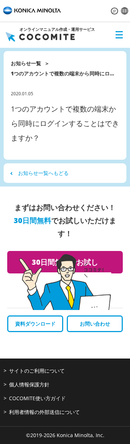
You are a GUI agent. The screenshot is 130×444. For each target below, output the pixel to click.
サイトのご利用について (37, 370)
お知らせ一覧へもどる (43, 172)
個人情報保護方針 (29, 384)
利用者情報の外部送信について (44, 412)
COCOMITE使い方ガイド (37, 398)
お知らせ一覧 (26, 63)
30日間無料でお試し (65, 262)
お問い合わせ (95, 323)
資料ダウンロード (35, 323)
